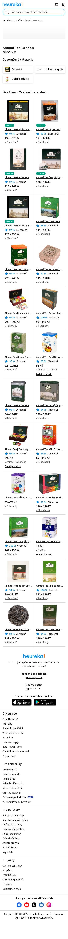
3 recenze (54, 590)
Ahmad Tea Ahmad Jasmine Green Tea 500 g (49, 586)
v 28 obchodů (11, 238)
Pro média (7, 737)
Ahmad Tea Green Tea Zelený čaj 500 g (49, 629)
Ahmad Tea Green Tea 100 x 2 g (49, 221)
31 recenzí (52, 453)
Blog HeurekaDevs (12, 747)
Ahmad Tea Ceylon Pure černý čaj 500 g (49, 129)
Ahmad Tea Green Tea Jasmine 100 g (18, 357)
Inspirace (7, 884)
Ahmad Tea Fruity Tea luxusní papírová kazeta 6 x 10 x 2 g (49, 497)
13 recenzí (52, 634)
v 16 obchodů (11, 598)
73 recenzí (21, 134)
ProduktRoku (9, 875)
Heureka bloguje (10, 742)
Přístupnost (8, 756)
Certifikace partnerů (12, 879)
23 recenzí (52, 225)
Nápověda (7, 852)
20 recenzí (21, 317)
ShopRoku (7, 870)
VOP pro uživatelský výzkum (16, 802)
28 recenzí (52, 361)
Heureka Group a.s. (38, 914)
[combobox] (34, 12)
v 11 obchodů (43, 510)
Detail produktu (44, 374)
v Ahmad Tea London (47, 369)
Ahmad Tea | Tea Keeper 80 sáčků (18, 449)
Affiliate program (10, 843)
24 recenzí (21, 410)
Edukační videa (10, 847)
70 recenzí (21, 361)
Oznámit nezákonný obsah (16, 751)
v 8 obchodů (42, 142)
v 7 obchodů (42, 186)
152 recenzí (22, 230)
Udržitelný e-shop (11, 889)
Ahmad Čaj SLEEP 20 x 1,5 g (49, 541)
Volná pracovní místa (12, 733)
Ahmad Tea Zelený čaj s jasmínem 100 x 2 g (18, 541)
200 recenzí (53, 134)
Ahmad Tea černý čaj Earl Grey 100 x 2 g (49, 177)
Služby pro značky (11, 834)
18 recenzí (21, 453)
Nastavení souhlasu (12, 788)
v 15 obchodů (43, 462)
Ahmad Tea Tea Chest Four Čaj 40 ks (49, 269)
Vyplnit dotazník (34, 688)
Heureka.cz (7, 20)
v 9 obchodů (11, 369)
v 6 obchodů (11, 190)
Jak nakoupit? (9, 769)
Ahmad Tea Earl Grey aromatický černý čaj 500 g (18, 177)
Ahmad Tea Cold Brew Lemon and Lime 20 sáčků (49, 357)
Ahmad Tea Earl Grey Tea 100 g (18, 405)
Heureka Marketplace (13, 829)
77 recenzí (21, 182)
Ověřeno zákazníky (12, 866)
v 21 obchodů (11, 142)
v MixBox (40, 550)
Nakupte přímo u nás (13, 783)
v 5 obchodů (42, 282)
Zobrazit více (9, 52)
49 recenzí (52, 410)
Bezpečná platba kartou (14, 797)
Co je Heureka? (10, 719)
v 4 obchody (11, 282)
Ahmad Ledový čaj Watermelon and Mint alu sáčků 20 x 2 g (18, 497)
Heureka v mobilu (11, 774)
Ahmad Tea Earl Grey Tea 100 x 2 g (18, 225)
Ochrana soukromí (11, 792)
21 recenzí (21, 273)
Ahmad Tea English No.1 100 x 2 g (18, 129)
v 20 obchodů (43, 234)
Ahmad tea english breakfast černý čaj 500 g (18, 629)
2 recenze (54, 317)
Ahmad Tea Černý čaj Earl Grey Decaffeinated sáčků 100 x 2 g (49, 405)
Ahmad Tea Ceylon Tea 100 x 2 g (49, 313)
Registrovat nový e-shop (15, 820)
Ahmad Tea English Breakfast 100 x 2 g (18, 586)
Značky (18, 20)
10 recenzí (52, 273)
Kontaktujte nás (34, 677)
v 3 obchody (42, 598)
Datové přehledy (11, 838)
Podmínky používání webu (40, 918)
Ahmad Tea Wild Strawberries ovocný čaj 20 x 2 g (49, 449)
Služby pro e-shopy (12, 824)
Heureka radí (9, 779)
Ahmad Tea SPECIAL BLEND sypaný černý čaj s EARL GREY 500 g (18, 269)
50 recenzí (21, 590)
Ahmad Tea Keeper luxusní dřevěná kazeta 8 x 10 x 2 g (18, 313)
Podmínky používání (12, 728)
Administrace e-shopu (13, 815)
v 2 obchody (42, 418)
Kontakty (7, 724)
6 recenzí (22, 546)
